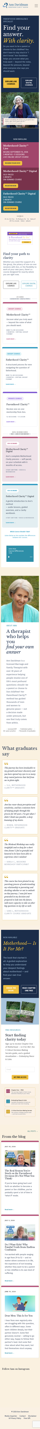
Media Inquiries (11, 1416)
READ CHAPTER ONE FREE (28, 989)
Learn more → (11, 339)
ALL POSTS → (33, 1131)
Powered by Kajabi (20, 1424)
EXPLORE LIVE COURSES (11, 82)
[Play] (8, 557)
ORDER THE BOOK (11, 989)
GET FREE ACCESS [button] (20, 1077)
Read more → (9, 1210)
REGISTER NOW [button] (10, 186)
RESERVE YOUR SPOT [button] (12, 163)
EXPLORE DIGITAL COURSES (29, 82)
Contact (23, 1416)
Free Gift (27, 1418)
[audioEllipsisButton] (31, 557)
